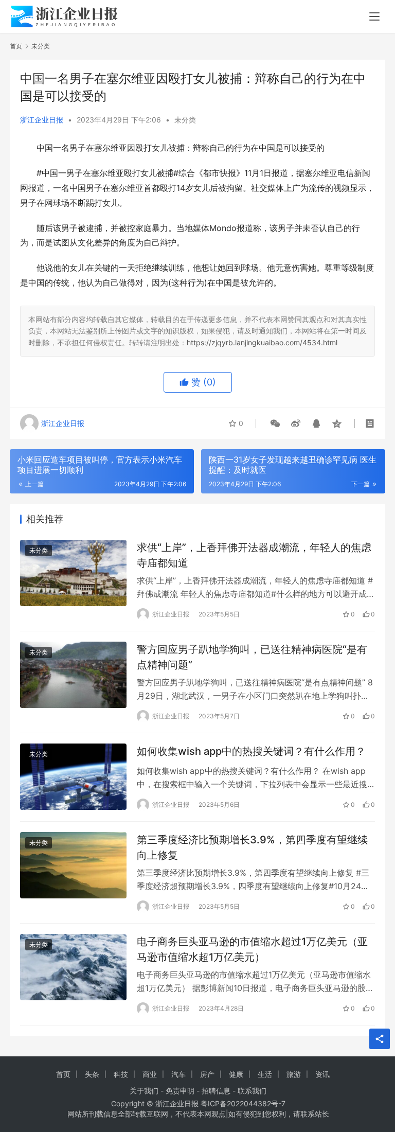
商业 (149, 1074)
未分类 (185, 119)
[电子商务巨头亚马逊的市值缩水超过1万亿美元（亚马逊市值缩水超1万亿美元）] (73, 967)
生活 (265, 1074)
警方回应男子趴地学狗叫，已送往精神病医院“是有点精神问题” (252, 656)
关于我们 (144, 1090)
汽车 (178, 1074)
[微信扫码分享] (275, 423)
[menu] (374, 16)
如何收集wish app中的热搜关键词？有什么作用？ (251, 751)
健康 (236, 1074)
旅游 (293, 1074)
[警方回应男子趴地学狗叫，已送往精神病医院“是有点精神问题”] (73, 675)
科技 (121, 1074)
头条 (92, 1074)
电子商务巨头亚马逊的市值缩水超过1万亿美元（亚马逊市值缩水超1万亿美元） (252, 949)
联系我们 (252, 1090)
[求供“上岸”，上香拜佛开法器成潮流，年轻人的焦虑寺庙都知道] (73, 573)
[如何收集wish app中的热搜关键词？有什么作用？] (73, 777)
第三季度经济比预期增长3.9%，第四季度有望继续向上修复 (252, 847)
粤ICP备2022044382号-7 (243, 1103)
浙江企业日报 (41, 119)
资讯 (322, 1074)
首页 (16, 46)
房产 (207, 1074)
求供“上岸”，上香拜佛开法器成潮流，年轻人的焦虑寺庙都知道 (254, 555)
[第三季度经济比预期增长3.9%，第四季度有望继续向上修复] (73, 865)
